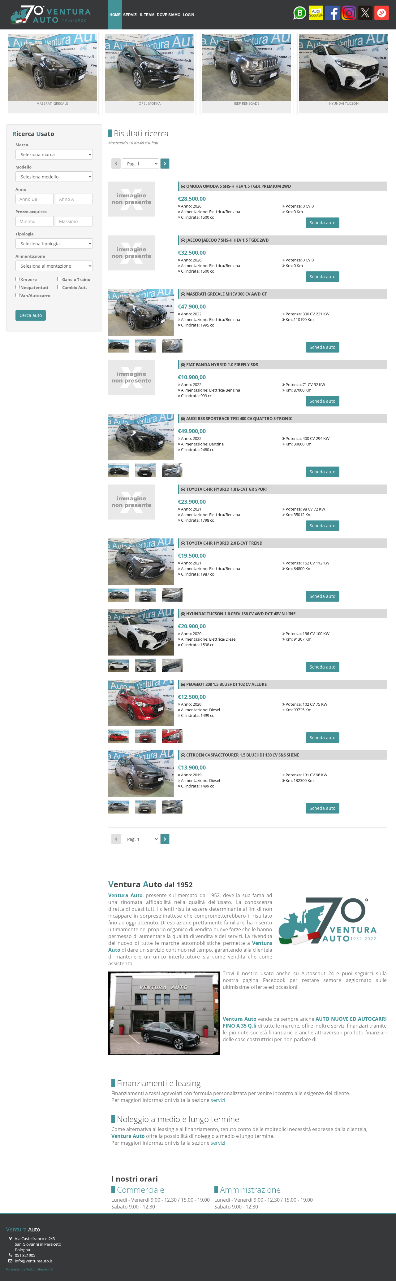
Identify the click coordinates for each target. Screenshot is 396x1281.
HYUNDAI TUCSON (344, 103)
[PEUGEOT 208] (141, 704)
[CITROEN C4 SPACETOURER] (141, 775)
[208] (118, 737)
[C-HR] (118, 595)
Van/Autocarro (35, 295)
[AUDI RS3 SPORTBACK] (141, 438)
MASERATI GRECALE (52, 103)
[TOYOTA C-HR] (141, 563)
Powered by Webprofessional (29, 1269)
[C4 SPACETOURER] (118, 807)
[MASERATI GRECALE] (141, 314)
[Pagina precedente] (116, 163)
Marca (21, 144)
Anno (20, 189)
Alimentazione (30, 256)
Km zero (28, 279)
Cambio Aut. (74, 287)
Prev (14, 74)
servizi (218, 1100)
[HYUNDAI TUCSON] (141, 634)
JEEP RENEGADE (246, 103)
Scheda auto (322, 223)
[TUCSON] (118, 666)
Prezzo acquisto (31, 211)
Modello (23, 167)
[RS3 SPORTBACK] (118, 471)
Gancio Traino (76, 279)
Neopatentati (34, 287)
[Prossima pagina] (165, 163)
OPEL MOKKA (150, 103)
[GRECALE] (118, 346)
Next (382, 74)
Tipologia (24, 234)
